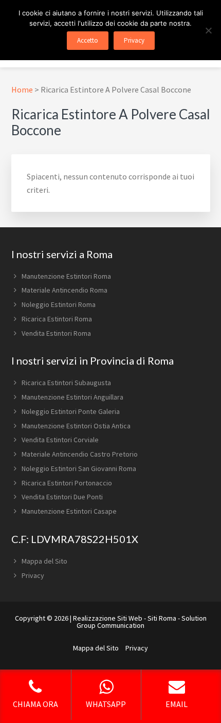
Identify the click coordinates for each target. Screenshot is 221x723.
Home (22, 89)
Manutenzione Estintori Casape (69, 511)
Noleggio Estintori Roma (59, 304)
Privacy (33, 575)
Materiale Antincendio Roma (64, 290)
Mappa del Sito (44, 561)
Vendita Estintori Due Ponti (62, 496)
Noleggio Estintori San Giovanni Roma (79, 468)
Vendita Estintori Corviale (60, 439)
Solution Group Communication (142, 621)
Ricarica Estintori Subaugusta (66, 382)
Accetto (87, 40)
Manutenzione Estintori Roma (66, 276)
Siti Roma (162, 618)
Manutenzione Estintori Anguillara (72, 397)
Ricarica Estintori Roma (57, 318)
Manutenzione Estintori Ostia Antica (76, 425)
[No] (208, 30)
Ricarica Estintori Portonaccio (67, 482)
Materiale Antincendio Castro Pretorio (80, 454)
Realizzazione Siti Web (107, 618)
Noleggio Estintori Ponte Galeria (71, 411)
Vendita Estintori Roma (56, 333)
